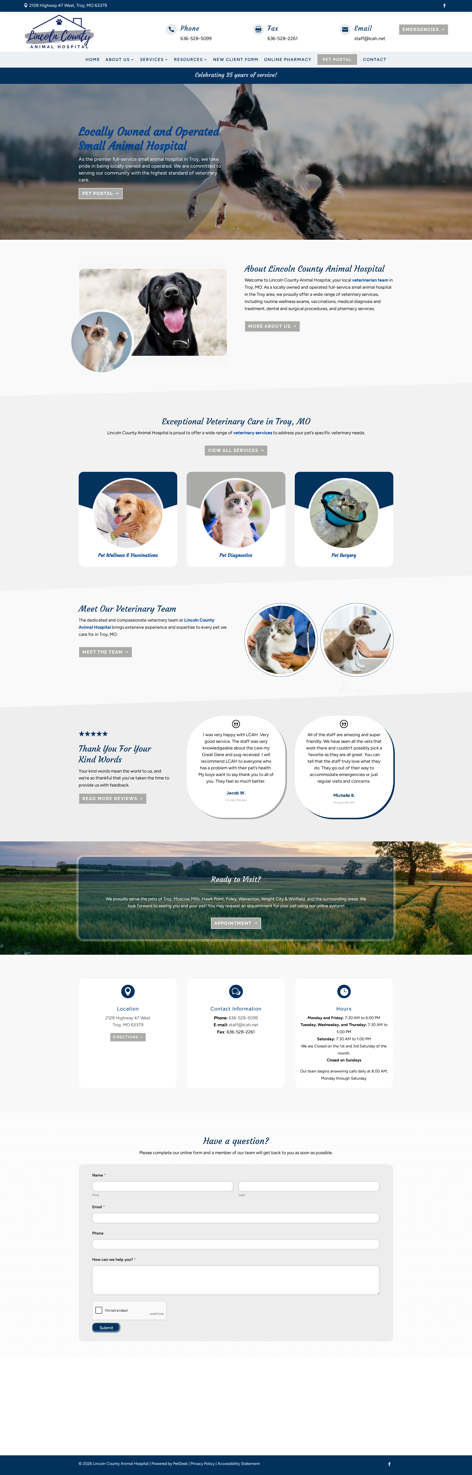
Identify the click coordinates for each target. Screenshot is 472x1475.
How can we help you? (114, 1259)
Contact (374, 59)
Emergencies (420, 29)
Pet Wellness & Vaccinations (128, 555)
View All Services (233, 450)
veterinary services (252, 432)
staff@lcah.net (369, 38)
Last (241, 1195)
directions (126, 1037)
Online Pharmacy (287, 59)
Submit (106, 1327)
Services (152, 59)
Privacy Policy (203, 1463)
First (95, 1195)
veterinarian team (370, 280)
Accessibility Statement (239, 1463)
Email (363, 28)
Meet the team (102, 652)
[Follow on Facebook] (444, 6)
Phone (97, 1233)
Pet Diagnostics (236, 555)
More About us (269, 326)
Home (93, 59)
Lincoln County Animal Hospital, (121, 162)
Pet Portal (337, 59)
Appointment (233, 923)
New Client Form (236, 59)
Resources (188, 59)
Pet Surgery (344, 555)
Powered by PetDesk (169, 1463)
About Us (117, 59)
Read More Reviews (109, 798)
